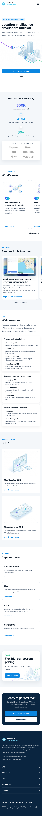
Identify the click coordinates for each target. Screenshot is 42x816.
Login (21, 77)
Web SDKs (21, 773)
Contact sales (21, 719)
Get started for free (21, 71)
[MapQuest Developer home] (9, 4)
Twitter (11, 802)
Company (21, 790)
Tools (21, 779)
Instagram (28, 802)
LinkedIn (5, 802)
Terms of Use (16, 809)
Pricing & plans (12, 675)
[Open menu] (38, 4)
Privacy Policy (6, 809)
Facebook (19, 802)
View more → (34, 233)
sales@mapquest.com (18, 756)
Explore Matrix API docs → (13, 297)
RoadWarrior (17, 759)
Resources (21, 784)
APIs (21, 767)
